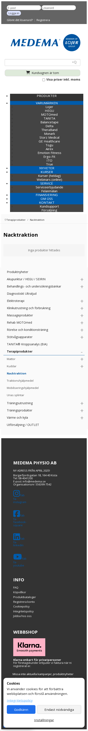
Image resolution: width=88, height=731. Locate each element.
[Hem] (45, 42)
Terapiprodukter (19, 351)
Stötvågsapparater (19, 337)
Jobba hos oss (22, 616)
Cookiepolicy (21, 606)
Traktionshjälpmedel (20, 381)
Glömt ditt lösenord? (20, 20)
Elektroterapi (15, 301)
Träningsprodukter (19, 410)
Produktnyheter (17, 272)
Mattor (11, 359)
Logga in (14, 13)
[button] (46, 103)
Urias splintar (15, 395)
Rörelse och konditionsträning (27, 330)
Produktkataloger (24, 597)
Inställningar (44, 720)
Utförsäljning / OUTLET (23, 425)
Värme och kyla (17, 417)
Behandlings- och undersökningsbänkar (34, 286)
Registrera (43, 20)
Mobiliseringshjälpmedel (23, 388)
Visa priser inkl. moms (62, 79)
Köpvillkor (19, 592)
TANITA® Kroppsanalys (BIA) (27, 344)
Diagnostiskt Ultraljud (22, 294)
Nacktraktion (16, 373)
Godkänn (21, 709)
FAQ (15, 587)
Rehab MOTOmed (19, 322)
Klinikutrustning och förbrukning (28, 308)
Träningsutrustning (20, 403)
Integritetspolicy (23, 611)
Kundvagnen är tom (45, 73)
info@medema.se (34, 481)
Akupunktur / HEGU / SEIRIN (26, 279)
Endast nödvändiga (59, 709)
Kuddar (11, 366)
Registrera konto (24, 602)
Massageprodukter (20, 315)
